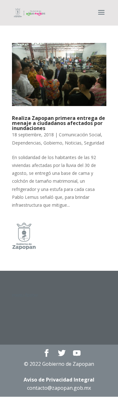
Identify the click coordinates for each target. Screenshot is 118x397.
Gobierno (52, 143)
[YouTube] (77, 353)
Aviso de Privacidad (59, 379)
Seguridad (94, 143)
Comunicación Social (80, 135)
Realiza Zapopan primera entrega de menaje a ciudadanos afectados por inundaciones (58, 123)
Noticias (73, 143)
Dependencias (26, 143)
